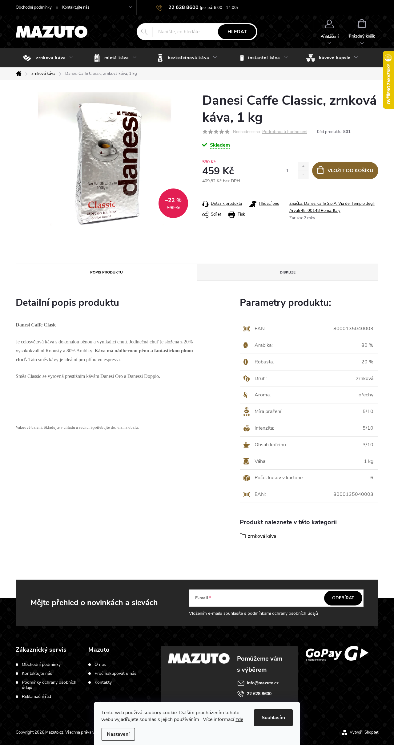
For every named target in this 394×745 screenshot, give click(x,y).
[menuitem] (50, 57)
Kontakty (103, 682)
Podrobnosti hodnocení (284, 132)
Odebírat (343, 598)
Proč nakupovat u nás (115, 673)
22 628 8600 (259, 694)
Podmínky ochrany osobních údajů (49, 684)
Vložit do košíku (350, 170)
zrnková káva (262, 536)
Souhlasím (273, 717)
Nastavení (118, 734)
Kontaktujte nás (75, 7)
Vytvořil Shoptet (364, 732)
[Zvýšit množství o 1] (303, 166)
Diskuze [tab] (288, 272)
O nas (100, 664)
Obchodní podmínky (34, 7)
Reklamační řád (36, 696)
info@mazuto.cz (263, 683)
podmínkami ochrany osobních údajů (282, 613)
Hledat (237, 31)
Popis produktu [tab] (106, 272)
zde (239, 719)
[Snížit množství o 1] (303, 175)
